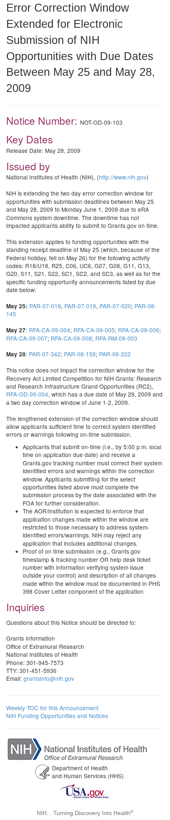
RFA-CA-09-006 (138, 330)
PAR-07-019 (80, 306)
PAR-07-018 (45, 306)
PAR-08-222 (115, 354)
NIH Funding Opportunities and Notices (57, 715)
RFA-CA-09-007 (26, 338)
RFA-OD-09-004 (27, 394)
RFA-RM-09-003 (116, 338)
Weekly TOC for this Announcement (52, 708)
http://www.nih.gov (122, 177)
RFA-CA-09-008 (71, 338)
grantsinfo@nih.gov (49, 678)
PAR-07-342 (45, 354)
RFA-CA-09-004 (49, 330)
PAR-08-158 (80, 354)
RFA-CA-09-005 (94, 330)
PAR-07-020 (115, 306)
